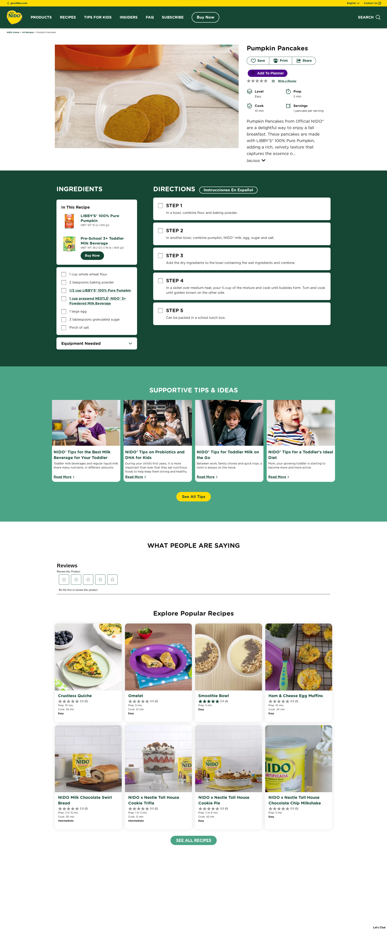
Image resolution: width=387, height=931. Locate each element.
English (351, 3)
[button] (256, 160)
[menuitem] (41, 17)
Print (284, 61)
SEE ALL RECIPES (193, 840)
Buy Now (205, 17)
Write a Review (287, 81)
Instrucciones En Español (228, 190)
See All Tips (193, 496)
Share (307, 61)
